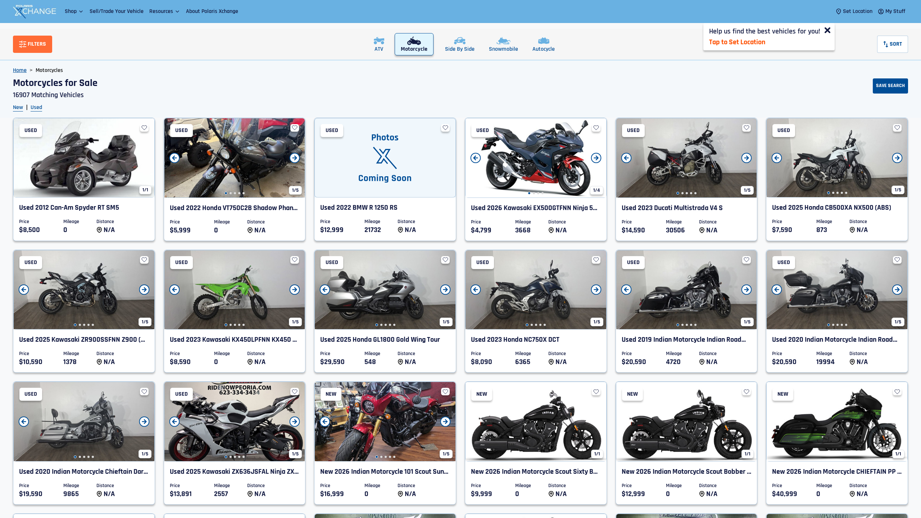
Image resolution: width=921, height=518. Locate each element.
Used (36, 107)
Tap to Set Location (737, 42)
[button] (74, 11)
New (18, 107)
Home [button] (20, 70)
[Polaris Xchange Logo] (34, 11)
